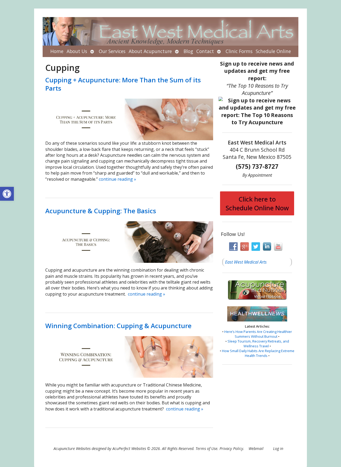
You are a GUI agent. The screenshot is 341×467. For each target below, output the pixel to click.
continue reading (117, 179)
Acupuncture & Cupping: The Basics (100, 210)
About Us (77, 51)
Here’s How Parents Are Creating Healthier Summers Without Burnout (258, 334)
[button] (7, 194)
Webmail (256, 448)
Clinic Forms (239, 51)
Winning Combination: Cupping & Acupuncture (118, 325)
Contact (205, 51)
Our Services (112, 51)
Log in (278, 448)
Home (56, 51)
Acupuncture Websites (72, 448)
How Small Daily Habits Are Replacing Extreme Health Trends (258, 353)
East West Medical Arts (246, 262)
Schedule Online (273, 51)
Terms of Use (206, 448)
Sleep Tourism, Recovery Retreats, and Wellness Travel (258, 343)
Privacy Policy (231, 448)
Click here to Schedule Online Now (257, 203)
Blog (188, 51)
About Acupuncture (150, 51)
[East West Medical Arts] (170, 31)
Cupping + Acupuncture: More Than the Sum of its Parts (123, 83)
